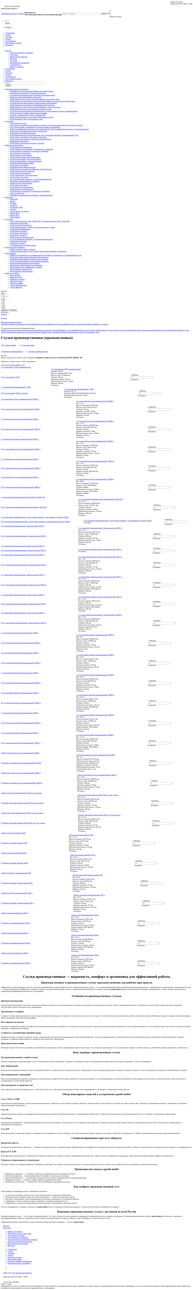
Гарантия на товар (15, 1257)
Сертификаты (10, 41)
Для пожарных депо (91, 332)
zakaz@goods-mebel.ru (9, 8)
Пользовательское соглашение (19, 1263)
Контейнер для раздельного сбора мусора (114, 330)
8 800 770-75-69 (176, 2)
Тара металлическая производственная (22, 1240)
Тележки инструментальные (49, 330)
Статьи (8, 35)
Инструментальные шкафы (18, 1244)
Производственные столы (19, 332)
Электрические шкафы (37, 332)
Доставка (8, 37)
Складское (14, 55)
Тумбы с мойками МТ (54, 332)
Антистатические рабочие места (20, 1242)
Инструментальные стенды (73, 332)
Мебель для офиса (17, 67)
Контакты (9, 45)
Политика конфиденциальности (20, 1261)
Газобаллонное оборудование (141, 330)
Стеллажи (13, 61)
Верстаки (13, 59)
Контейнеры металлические (163, 330)
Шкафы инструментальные (11, 330)
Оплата (8, 39)
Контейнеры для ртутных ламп (87, 330)
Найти (8, 85)
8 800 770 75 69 (9, 1273)
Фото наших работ (15, 1259)
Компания (7, 1228)
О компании (10, 33)
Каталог (8, 27)
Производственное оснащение (21, 53)
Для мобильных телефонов (18, 1238)
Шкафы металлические (18, 57)
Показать (5, 310)
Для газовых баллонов (16, 1236)
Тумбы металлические (30, 330)
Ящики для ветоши (67, 330)
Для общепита (15, 65)
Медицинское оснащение (19, 63)
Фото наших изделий (13, 43)
